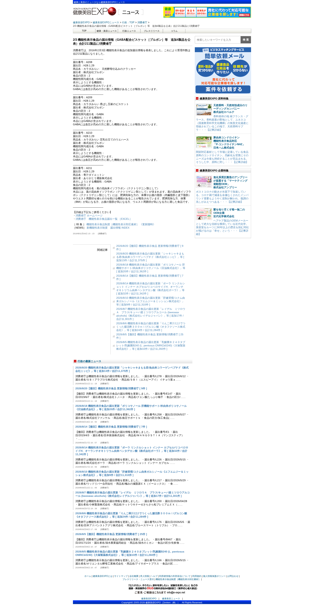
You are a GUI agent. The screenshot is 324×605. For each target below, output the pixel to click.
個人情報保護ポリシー (214, 576)
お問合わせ (232, 576)
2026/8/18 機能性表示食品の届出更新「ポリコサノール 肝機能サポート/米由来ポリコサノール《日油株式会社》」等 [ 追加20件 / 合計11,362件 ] (150, 268)
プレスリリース (152, 31)
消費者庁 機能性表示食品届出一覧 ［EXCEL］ (104, 218)
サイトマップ (121, 576)
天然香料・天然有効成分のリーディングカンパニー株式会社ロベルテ (230, 108)
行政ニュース (129, 31)
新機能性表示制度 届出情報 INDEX (108, 227)
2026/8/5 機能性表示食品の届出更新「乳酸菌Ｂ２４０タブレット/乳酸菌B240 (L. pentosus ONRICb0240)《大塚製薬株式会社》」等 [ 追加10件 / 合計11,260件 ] (150, 345)
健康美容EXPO (148, 598)
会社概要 (133, 576)
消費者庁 (102, 234)
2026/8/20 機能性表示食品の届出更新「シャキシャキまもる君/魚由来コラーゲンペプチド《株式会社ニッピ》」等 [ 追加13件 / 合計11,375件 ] (150, 257)
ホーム (87, 576)
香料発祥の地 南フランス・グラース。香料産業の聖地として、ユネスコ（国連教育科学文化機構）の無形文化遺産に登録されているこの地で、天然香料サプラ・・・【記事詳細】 (222, 123)
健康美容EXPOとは (102, 576)
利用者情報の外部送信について (175, 576)
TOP (84, 30)
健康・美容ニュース (107, 31)
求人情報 (144, 576)
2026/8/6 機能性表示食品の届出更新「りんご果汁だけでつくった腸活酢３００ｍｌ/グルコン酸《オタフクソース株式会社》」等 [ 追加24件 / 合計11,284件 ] (150, 327)
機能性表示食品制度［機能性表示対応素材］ (178, 579)
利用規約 (196, 576)
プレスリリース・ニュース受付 (138, 579)
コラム (174, 31)
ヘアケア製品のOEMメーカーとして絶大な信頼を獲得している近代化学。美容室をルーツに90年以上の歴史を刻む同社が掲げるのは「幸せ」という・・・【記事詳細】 (222, 227)
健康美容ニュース (171, 598)
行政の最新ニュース (89, 361)
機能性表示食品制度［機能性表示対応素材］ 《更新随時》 (120, 224)
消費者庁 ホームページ (89, 215)
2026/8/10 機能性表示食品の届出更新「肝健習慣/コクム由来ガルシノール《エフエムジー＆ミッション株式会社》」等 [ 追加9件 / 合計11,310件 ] (150, 301)
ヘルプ (154, 576)
